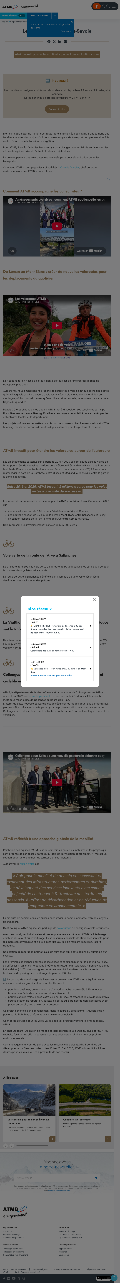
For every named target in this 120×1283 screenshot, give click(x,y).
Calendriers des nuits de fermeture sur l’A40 (52, 650)
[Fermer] (94, 599)
